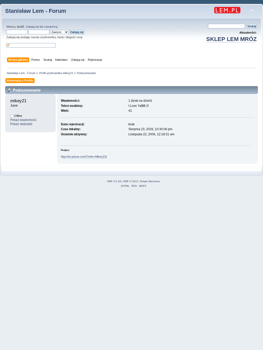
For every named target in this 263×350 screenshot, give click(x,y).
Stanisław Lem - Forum (35, 11)
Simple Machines (150, 181)
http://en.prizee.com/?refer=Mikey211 (84, 156)
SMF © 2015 (130, 181)
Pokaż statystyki (21, 124)
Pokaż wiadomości (23, 120)
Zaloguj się (32, 26)
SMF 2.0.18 (114, 181)
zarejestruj (50, 26)
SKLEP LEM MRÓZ (231, 39)
